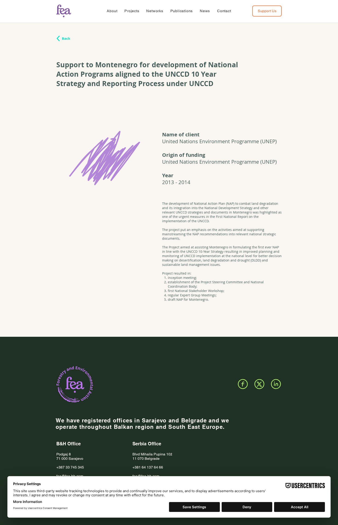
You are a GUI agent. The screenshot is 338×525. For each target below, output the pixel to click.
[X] (259, 384)
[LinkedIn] (275, 384)
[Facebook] (242, 384)
